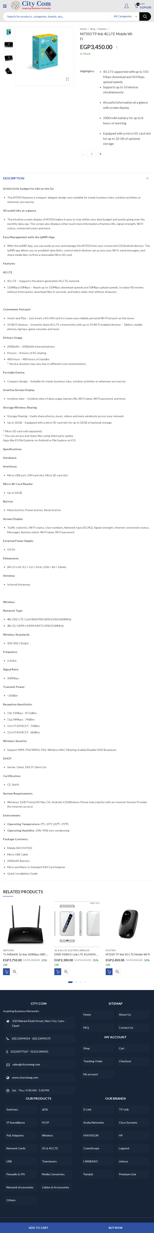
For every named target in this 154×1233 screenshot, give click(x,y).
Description (13, 178)
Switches (8, 950)
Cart (122, 1048)
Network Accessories (19, 1187)
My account (90, 1074)
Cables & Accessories (55, 1187)
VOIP (45, 1122)
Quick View (14, 971)
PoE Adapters (15, 1135)
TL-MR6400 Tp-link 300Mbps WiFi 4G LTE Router (34, 954)
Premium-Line (127, 1174)
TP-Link (124, 1109)
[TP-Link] (96, 63)
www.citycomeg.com (25, 1077)
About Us (125, 1014)
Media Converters (53, 1174)
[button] (70, 982)
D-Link (87, 1109)
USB (9, 1161)
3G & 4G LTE (60, 950)
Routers (102, 28)
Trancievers (49, 1161)
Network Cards (15, 1148)
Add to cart (38, 1227)
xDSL (45, 1109)
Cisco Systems (128, 1122)
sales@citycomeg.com (26, 1064)
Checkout (125, 1061)
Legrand (124, 1148)
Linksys (123, 1161)
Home (83, 28)
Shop (92, 28)
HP (121, 1135)
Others (11, 1200)
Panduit (88, 1174)
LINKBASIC (90, 1161)
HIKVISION (90, 1135)
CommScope (91, 1148)
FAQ (86, 1027)
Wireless (84, 950)
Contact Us (126, 1027)
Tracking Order (92, 1061)
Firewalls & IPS (15, 1174)
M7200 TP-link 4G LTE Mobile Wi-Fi (128, 954)
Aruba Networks (93, 1122)
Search (145, 16)
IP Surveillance (15, 1122)
